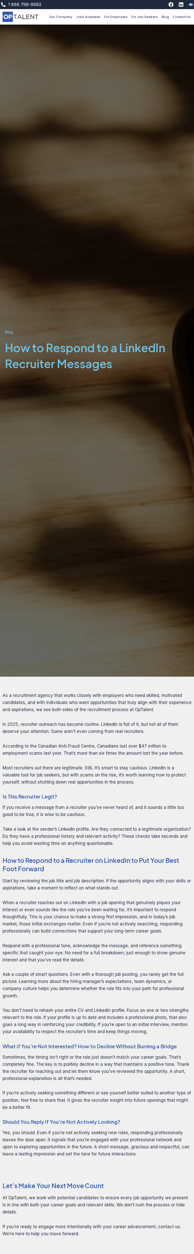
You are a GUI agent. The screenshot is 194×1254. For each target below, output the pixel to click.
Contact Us (182, 16)
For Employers (116, 16)
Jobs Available (88, 16)
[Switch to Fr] (191, 4)
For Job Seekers (144, 16)
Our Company (60, 16)
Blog (165, 16)
